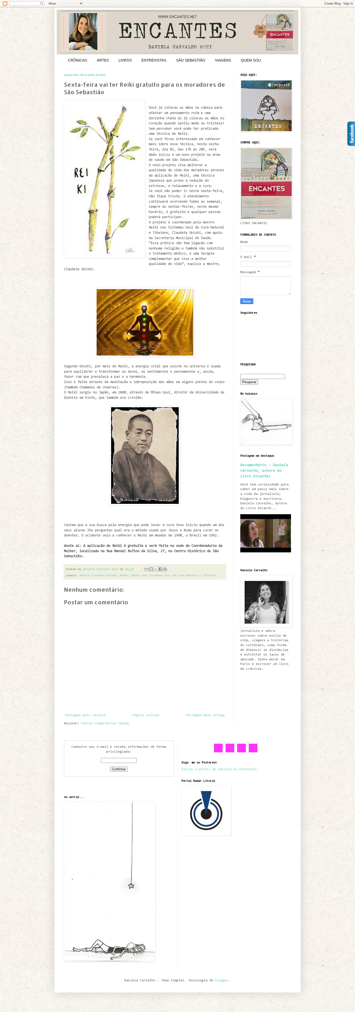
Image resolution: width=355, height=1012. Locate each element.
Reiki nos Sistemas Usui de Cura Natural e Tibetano (174, 575)
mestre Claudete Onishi (98, 575)
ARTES (103, 60)
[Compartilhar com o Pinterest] (165, 569)
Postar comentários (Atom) (105, 723)
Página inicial (145, 715)
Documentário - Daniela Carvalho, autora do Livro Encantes (264, 470)
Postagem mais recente (85, 715)
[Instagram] (253, 751)
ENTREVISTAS (154, 60)
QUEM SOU (251, 60)
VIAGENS (223, 60)
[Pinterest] (242, 751)
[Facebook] (218, 751)
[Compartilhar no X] (155, 569)
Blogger (222, 980)
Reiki (124, 575)
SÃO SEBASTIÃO (190, 60)
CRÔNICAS (77, 60)
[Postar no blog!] (151, 569)
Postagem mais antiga (205, 715)
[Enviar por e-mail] (146, 569)
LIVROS (125, 60)
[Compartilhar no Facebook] (160, 569)
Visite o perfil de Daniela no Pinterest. (220, 769)
